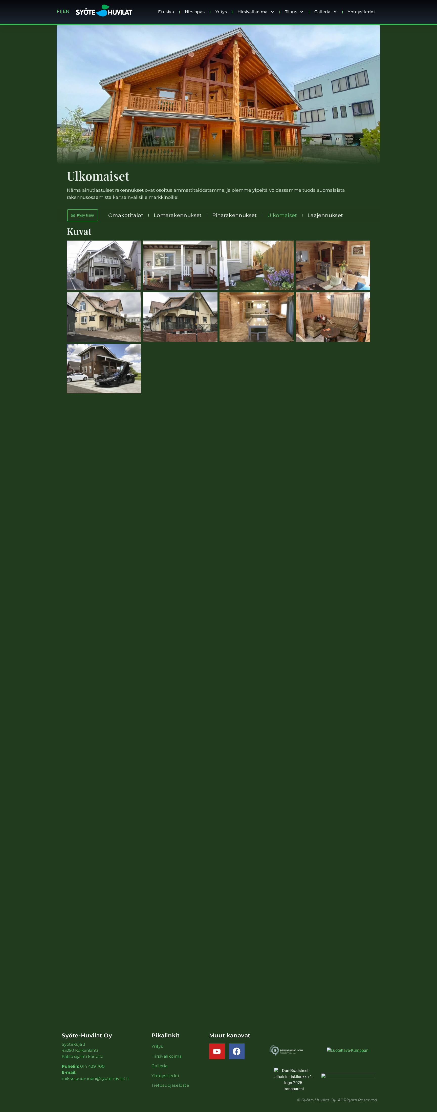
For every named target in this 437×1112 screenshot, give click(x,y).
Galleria (322, 11)
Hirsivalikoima (252, 11)
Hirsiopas (195, 11)
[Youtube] (217, 1051)
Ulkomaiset (282, 215)
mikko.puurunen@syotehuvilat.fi (95, 1078)
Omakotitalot (125, 215)
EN (67, 11)
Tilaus (291, 11)
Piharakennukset (234, 215)
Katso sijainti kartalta (82, 1056)
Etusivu (166, 11)
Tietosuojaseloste (170, 1085)
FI (59, 11)
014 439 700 (92, 1066)
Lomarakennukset (178, 215)
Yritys (221, 11)
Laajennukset (325, 215)
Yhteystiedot (361, 11)
